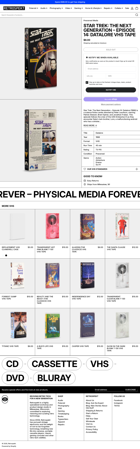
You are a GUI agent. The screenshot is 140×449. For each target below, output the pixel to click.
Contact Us (91, 427)
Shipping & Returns (94, 411)
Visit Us (89, 424)
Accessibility (91, 432)
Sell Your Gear (92, 419)
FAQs (88, 416)
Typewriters (63, 419)
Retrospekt (12, 443)
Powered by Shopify (9, 446)
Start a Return (92, 413)
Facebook (118, 400)
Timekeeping (63, 414)
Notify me (111, 90)
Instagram (118, 403)
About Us (90, 400)
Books (60, 416)
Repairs (61, 424)
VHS (60, 408)
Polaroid (61, 403)
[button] (136, 8)
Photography (63, 406)
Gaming (61, 411)
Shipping (87, 43)
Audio (60, 400)
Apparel (61, 422)
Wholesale (90, 421)
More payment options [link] (111, 104)
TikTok (117, 406)
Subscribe (130, 390)
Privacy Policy (92, 429)
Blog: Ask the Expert (95, 403)
